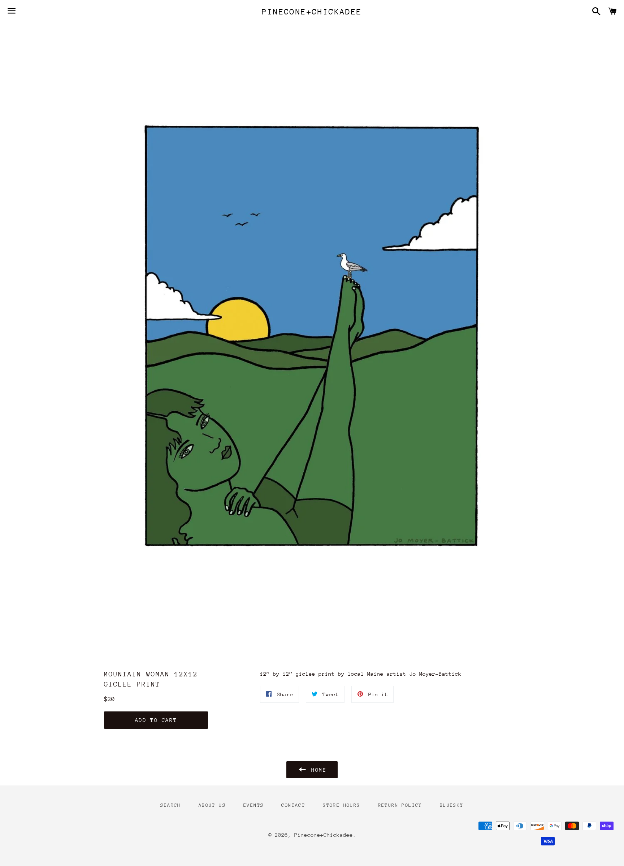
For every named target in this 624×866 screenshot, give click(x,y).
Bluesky (452, 805)
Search (170, 805)
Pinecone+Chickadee (312, 11)
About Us (212, 805)
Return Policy (400, 805)
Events (253, 805)
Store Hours (341, 805)
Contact (293, 805)
